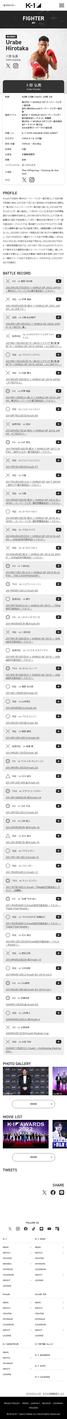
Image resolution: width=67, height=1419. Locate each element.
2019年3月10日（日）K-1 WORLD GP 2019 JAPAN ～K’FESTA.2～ (33, 381)
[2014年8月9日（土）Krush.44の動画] (58, 701)
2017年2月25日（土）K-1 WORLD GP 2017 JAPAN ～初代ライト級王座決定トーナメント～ (33, 483)
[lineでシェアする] (61, 1192)
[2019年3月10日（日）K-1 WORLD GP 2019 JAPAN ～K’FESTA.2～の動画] (58, 372)
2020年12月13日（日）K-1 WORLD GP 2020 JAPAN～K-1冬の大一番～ (33, 325)
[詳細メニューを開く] (61, 5)
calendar (8, 1275)
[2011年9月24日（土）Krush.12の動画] (58, 865)
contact (35, 1403)
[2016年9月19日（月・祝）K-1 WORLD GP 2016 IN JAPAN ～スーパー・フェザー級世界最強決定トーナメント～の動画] (58, 493)
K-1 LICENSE (42, 1377)
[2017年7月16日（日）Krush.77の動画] (58, 460)
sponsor (8, 1269)
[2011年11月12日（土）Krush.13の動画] (58, 850)
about (6, 1280)
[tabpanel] (26, 1081)
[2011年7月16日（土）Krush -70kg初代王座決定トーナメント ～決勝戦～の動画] (58, 880)
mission (33, 1408)
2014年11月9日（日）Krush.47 (22, 693)
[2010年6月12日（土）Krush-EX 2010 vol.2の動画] (58, 968)
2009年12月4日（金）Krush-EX (22, 1004)
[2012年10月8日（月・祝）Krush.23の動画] (58, 791)
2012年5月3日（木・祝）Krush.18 (22, 827)
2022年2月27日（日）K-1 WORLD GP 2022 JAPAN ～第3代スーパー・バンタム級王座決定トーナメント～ (33, 289)
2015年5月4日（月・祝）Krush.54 (23, 623)
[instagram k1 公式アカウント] (18, 1229)
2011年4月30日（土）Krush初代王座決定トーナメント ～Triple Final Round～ (33, 906)
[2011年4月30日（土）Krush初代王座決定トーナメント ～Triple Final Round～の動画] (58, 898)
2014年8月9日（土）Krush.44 (21, 708)
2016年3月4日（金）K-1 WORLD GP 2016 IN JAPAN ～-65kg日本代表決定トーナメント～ (33, 555)
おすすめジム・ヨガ (33, 1393)
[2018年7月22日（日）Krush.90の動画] (58, 409)
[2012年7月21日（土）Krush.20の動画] (58, 806)
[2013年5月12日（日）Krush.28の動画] (58, 761)
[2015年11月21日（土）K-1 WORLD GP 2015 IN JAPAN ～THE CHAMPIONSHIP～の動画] (58, 565)
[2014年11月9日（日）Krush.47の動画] (58, 686)
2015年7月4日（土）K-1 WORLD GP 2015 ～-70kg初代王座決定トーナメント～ (33, 607)
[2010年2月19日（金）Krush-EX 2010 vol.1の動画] (58, 983)
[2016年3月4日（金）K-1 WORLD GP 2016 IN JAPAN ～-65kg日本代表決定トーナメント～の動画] (58, 547)
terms (25, 1403)
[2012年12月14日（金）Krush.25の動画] (58, 776)
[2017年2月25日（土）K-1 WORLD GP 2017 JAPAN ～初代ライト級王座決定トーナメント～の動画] (58, 475)
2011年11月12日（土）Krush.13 (22, 857)
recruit (46, 1403)
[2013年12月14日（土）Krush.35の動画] (58, 731)
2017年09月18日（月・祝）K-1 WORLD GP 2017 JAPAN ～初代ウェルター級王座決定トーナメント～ (33, 450)
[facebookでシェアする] (53, 1192)
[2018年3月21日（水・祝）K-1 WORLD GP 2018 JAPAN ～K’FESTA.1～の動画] (58, 424)
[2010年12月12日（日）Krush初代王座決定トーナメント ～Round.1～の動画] (58, 935)
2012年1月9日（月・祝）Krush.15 (22, 842)
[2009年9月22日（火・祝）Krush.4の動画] (58, 1012)
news (6, 1247)
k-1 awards (42, 1355)
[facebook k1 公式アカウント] (26, 1229)
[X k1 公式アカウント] (10, 1229)
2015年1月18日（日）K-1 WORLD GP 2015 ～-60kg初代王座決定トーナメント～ (33, 640)
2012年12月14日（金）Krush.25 (22, 782)
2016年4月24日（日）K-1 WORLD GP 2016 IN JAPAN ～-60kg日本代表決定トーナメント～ (33, 537)
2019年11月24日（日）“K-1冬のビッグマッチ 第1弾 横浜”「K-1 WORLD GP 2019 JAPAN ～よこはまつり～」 (33, 344)
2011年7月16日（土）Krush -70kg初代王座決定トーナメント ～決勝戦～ (33, 888)
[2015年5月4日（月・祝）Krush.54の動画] (58, 617)
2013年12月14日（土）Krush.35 (22, 738)
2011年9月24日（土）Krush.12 (22, 872)
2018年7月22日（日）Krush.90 (22, 415)
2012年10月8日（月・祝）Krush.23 (23, 797)
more (41, 1104)
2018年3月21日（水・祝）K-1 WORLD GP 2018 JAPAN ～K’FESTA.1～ (33, 432)
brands (7, 1264)
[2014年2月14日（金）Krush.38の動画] (58, 716)
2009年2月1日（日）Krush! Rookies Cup (27, 1033)
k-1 (44, 1344)
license (7, 1286)
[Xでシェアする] (44, 1192)
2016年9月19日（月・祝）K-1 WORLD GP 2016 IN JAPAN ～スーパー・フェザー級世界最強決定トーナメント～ (33, 501)
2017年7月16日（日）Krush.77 (22, 467)
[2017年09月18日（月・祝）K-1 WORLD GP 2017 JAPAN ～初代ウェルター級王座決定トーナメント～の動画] (58, 442)
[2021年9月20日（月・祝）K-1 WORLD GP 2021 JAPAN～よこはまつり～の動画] (58, 299)
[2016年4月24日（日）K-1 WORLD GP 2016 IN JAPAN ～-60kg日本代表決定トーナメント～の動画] (58, 529)
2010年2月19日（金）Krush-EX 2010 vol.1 (28, 989)
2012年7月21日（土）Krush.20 (22, 812)
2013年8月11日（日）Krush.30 (22, 753)
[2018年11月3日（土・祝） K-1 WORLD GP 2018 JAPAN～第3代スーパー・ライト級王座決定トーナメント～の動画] (58, 391)
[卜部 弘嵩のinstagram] (15, 66)
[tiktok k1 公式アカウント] (33, 1229)
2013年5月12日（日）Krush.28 (22, 767)
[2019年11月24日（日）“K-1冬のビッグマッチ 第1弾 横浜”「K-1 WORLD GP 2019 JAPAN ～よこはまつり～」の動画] (58, 336)
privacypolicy (12, 1403)
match (6, 1253)
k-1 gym (40, 1366)
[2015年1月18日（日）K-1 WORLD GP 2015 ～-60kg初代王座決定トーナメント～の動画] (58, 632)
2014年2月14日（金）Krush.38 (22, 723)
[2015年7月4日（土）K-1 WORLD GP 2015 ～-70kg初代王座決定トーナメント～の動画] (58, 599)
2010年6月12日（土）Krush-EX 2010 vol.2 (29, 974)
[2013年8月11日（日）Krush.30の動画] (58, 746)
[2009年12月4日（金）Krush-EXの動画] (58, 998)
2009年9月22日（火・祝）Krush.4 (23, 1019)
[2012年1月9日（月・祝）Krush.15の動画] (58, 835)
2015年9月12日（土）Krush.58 (22, 590)
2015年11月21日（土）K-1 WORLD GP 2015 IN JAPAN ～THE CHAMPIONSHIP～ (33, 574)
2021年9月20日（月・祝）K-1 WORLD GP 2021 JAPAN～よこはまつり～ (33, 307)
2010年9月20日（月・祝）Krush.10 (23, 960)
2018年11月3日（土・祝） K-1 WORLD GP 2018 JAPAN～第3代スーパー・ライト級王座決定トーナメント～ (33, 399)
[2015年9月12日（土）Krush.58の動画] (58, 584)
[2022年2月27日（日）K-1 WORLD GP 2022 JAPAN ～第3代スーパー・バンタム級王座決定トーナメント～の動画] (58, 281)
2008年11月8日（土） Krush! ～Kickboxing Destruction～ (33, 1049)
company (58, 1403)
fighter (7, 1258)
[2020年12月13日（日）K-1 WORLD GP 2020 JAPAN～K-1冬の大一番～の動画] (58, 317)
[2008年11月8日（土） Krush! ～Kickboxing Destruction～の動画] (58, 1041)
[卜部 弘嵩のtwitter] (8, 66)
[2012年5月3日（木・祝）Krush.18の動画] (58, 820)
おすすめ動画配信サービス (53, 1393)
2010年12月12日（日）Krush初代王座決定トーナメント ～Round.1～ (32, 943)
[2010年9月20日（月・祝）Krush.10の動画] (58, 953)
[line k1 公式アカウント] (41, 1229)
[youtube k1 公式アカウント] (49, 1229)
